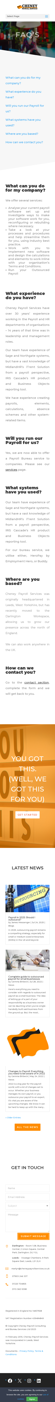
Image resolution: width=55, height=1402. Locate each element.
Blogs (11, 926)
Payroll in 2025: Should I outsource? (21, 918)
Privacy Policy (26, 1351)
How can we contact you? (24, 142)
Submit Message (33, 1236)
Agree (32, 1399)
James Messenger (20, 922)
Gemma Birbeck (19, 981)
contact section (36, 682)
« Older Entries (13, 1117)
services (11, 469)
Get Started (27, 815)
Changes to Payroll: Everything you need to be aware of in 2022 (26, 1072)
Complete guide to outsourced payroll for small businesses (26, 977)
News (11, 985)
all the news (27, 1127)
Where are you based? (22, 133)
